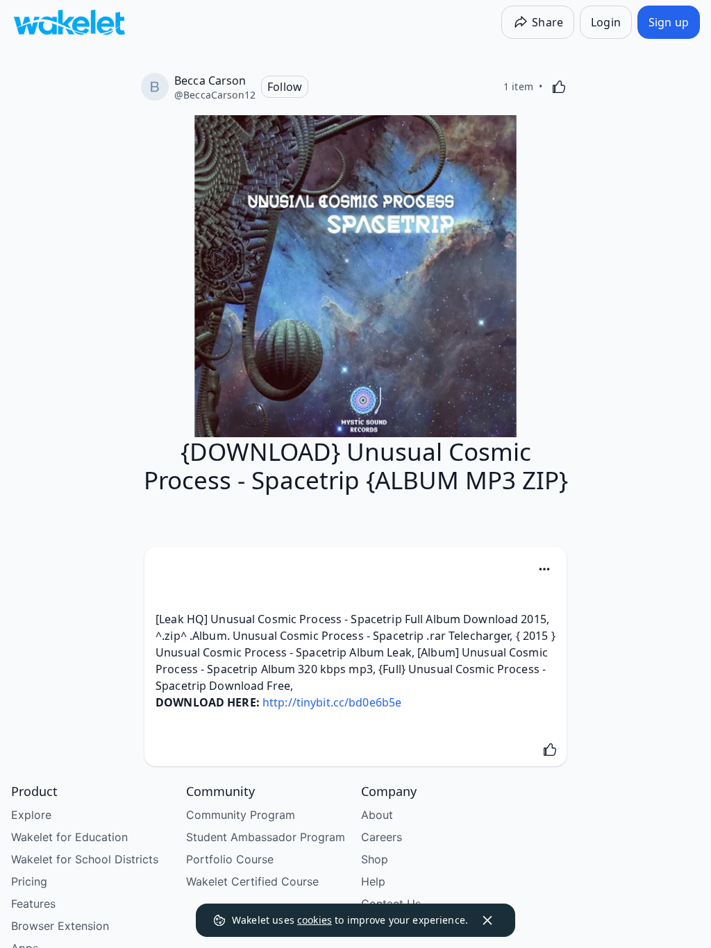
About (377, 815)
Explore (31, 815)
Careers (381, 837)
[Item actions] (544, 569)
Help (373, 881)
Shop (374, 859)
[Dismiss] (487, 920)
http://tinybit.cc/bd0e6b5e (331, 702)
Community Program (240, 815)
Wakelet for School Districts (84, 859)
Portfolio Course (230, 859)
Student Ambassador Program (265, 837)
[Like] (559, 87)
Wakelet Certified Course (252, 881)
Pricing (29, 881)
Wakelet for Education (69, 837)
